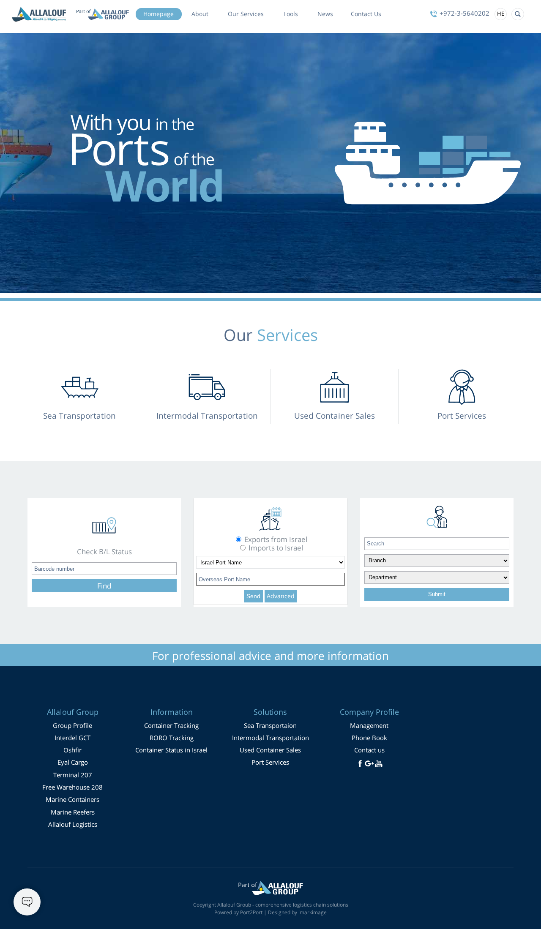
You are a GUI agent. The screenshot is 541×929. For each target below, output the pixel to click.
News (325, 14)
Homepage (158, 14)
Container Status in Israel (171, 750)
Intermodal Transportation (270, 737)
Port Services (270, 762)
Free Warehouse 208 (72, 787)
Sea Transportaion (270, 725)
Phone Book (369, 737)
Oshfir (72, 750)
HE (500, 13)
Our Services (246, 14)
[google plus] (369, 763)
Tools (290, 14)
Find (104, 586)
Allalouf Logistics (72, 824)
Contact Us (366, 14)
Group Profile (72, 725)
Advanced (281, 596)
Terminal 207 (72, 775)
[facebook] (360, 763)
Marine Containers (72, 799)
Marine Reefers (73, 812)
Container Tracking (171, 725)
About (199, 14)
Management (369, 725)
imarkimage (312, 912)
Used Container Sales (270, 750)
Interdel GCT (72, 737)
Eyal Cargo (72, 762)
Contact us (369, 750)
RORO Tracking (172, 737)
